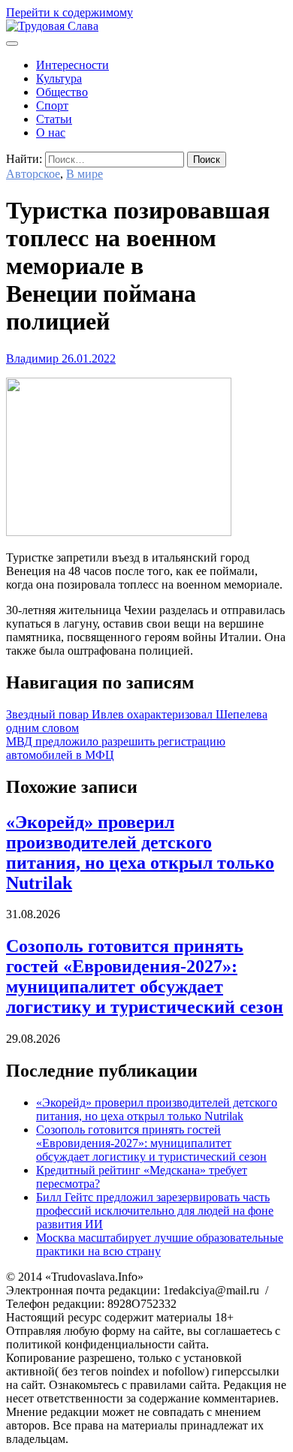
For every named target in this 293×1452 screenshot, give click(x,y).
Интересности (72, 65)
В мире (84, 173)
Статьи (54, 119)
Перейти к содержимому (69, 12)
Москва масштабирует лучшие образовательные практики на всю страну (159, 1244)
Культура (59, 78)
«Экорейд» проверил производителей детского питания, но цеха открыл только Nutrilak (140, 852)
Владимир (32, 358)
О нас (50, 132)
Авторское (33, 173)
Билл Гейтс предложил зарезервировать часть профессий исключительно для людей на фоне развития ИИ (154, 1211)
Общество (62, 92)
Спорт (52, 105)
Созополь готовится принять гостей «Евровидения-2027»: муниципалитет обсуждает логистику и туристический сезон (144, 976)
